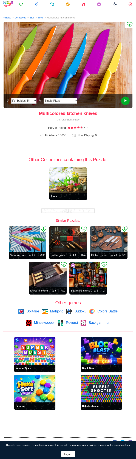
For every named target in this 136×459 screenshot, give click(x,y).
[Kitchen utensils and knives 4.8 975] (109, 239)
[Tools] (68, 180)
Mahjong (56, 311)
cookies (26, 445)
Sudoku (79, 311)
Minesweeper (44, 323)
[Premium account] (99, 4)
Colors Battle (107, 311)
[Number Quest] (34, 351)
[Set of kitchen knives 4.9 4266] (27, 239)
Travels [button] (83, 4)
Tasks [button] (68, 4)
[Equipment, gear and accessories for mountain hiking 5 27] (88, 274)
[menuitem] (21, 4)
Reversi (71, 323)
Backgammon (99, 323)
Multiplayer (36, 4)
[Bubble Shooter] (101, 388)
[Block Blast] (101, 351)
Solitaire (32, 311)
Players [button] (52, 4)
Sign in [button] (130, 4)
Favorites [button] (21, 4)
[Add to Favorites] (128, 25)
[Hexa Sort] (34, 388)
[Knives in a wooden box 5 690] (48, 274)
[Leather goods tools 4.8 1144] (68, 239)
